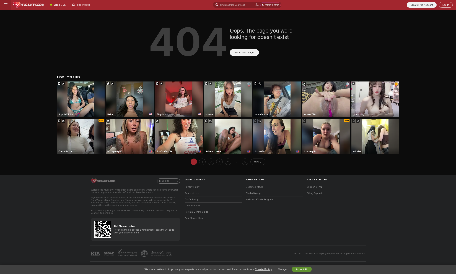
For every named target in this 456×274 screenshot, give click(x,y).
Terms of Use (192, 193)
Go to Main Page (244, 52)
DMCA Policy (191, 199)
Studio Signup (253, 193)
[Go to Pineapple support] (144, 253)
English (166, 181)
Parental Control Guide (196, 212)
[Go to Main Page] (29, 5)
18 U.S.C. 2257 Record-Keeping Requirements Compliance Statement (329, 253)
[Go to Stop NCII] (161, 253)
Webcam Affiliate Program (259, 199)
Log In (445, 5)
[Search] (257, 4)
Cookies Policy (193, 205)
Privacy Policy (192, 187)
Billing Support (314, 193)
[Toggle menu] (5, 5)
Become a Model (254, 187)
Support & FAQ (314, 187)
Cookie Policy (263, 269)
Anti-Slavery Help (194, 218)
